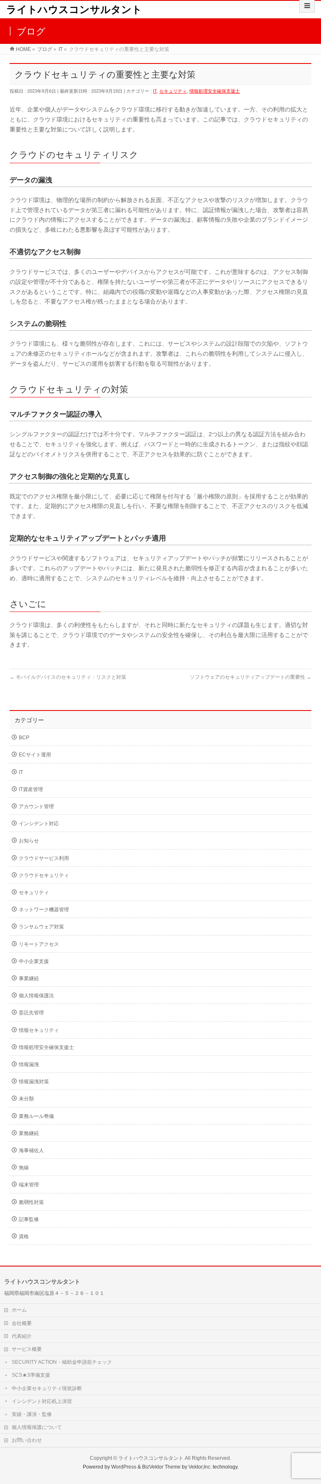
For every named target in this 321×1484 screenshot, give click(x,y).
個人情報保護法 (36, 996)
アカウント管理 (36, 806)
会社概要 (22, 1323)
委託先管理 (31, 1013)
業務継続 (29, 1133)
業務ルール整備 (36, 1116)
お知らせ (29, 841)
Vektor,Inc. (200, 1467)
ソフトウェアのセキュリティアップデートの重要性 (250, 677)
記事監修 (29, 1219)
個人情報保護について (37, 1427)
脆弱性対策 (31, 1202)
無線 (24, 1168)
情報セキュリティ (39, 1030)
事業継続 (29, 978)
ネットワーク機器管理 (44, 910)
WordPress (123, 1467)
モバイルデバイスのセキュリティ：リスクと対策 (68, 677)
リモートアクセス (39, 944)
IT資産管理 (31, 789)
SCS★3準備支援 (31, 1375)
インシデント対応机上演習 (42, 1401)
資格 (24, 1236)
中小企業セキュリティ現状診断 (47, 1388)
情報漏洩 (29, 1064)
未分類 (26, 1099)
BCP (24, 738)
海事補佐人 (31, 1150)
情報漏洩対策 (34, 1082)
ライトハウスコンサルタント (74, 9)
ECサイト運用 (35, 755)
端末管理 (29, 1185)
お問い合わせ (27, 1440)
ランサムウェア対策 (41, 927)
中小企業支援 (34, 961)
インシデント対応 (39, 824)
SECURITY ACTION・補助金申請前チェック (62, 1362)
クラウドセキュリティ (44, 875)
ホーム (19, 1310)
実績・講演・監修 (32, 1414)
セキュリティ (173, 91)
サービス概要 (27, 1349)
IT (155, 91)
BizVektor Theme (161, 1467)
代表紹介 (22, 1336)
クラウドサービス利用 (44, 858)
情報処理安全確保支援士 (214, 91)
